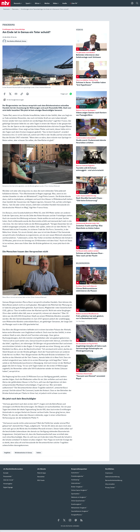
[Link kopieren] (22, 94)
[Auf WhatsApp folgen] (71, 94)
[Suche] (137, 3)
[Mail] (16, 94)
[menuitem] (21, 3)
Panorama (15, 9)
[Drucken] (27, 94)
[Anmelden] (132, 3)
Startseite (6, 9)
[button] (37, 67)
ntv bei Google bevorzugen (15, 100)
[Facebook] (4, 94)
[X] (10, 94)
